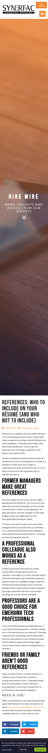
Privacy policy (7, 749)
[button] (42, 14)
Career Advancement (29, 428)
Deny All (23, 749)
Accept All (40, 749)
